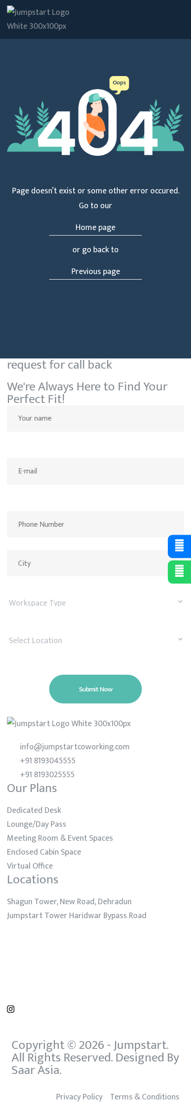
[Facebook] (95, 939)
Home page (95, 228)
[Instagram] (95, 1009)
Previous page (95, 272)
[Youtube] (95, 985)
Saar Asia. (37, 1070)
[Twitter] (95, 962)
